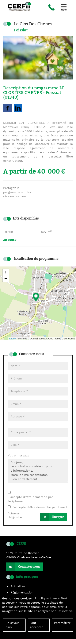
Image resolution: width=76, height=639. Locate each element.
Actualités (18, 586)
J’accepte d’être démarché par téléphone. (30, 499)
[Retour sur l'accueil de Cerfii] (18, 5)
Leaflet (12, 338)
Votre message (18, 455)
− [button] (5, 278)
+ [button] (5, 272)
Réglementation (22, 593)
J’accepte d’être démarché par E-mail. (40, 507)
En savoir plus (12, 625)
